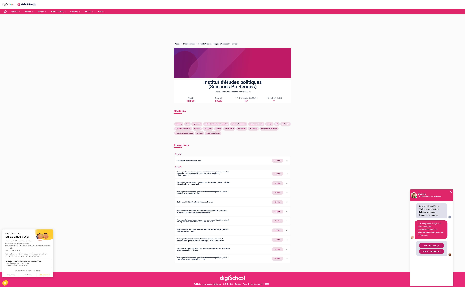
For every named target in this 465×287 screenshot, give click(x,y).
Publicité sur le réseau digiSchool (207, 284)
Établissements (189, 44)
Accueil (177, 44)
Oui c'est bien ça (431, 245)
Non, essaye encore (432, 251)
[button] (232, 160)
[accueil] (5, 11)
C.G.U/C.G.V (228, 284)
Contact (238, 284)
